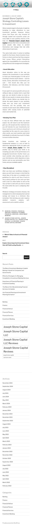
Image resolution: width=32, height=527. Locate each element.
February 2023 (7, 444)
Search (5, 253)
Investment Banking (9, 319)
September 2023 (8, 420)
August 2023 (6, 424)
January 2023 (7, 448)
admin (19, 16)
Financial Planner (18, 212)
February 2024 (7, 407)
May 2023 (6, 434)
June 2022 (6, 472)
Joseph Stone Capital (12, 218)
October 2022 (7, 458)
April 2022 (6, 479)
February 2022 (7, 486)
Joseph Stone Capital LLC (15, 333)
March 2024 (6, 403)
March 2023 (6, 441)
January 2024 (7, 410)
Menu (17, 9)
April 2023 (6, 438)
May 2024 (6, 400)
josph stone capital (7, 357)
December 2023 (7, 414)
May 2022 (6, 475)
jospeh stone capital (8, 355)
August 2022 (6, 465)
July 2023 (5, 427)
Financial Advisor (8, 309)
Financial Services (12, 214)
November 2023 (7, 417)
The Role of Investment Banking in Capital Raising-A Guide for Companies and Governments (15, 270)
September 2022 (8, 462)
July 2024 (5, 393)
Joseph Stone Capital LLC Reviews (15, 341)
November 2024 (7, 383)
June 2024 (6, 396)
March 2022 (6, 482)
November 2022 (7, 455)
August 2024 (6, 390)
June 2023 (6, 431)
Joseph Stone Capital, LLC (12, 3)
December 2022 (7, 451)
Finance (14, 211)
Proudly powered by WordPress (11, 523)
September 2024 (8, 386)
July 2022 (5, 468)
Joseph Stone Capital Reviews (15, 349)
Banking (8, 211)
